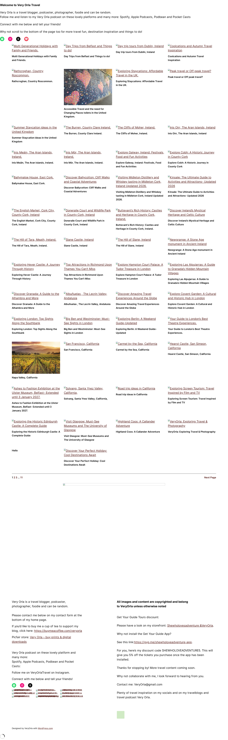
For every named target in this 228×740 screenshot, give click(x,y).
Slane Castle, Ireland (75, 245)
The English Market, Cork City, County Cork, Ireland (34, 222)
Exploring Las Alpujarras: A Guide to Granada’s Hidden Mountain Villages (188, 281)
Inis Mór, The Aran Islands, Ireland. (83, 162)
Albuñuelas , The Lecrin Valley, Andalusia (87, 304)
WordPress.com (45, 728)
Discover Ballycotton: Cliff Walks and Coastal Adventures (85, 189)
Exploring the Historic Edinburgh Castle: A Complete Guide (36, 433)
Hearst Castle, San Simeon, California (189, 354)
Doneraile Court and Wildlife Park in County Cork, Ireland (84, 222)
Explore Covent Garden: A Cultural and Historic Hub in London (190, 306)
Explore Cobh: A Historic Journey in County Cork (188, 164)
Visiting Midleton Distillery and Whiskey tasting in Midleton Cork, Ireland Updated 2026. (139, 195)
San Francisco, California (78, 349)
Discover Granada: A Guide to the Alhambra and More (31, 306)
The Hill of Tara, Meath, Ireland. (30, 245)
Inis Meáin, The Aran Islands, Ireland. (33, 162)
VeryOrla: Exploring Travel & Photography (192, 431)
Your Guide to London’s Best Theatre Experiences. (189, 331)
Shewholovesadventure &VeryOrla (190, 625)
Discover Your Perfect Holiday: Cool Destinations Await (84, 463)
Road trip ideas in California (131, 394)
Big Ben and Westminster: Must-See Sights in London (84, 331)
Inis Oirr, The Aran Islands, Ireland (187, 133)
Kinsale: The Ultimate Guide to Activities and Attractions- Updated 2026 (191, 193)
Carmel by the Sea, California (132, 349)
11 (21, 477)
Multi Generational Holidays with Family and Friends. (34, 58)
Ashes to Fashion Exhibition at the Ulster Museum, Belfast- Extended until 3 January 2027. (35, 407)
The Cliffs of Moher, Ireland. (132, 133)
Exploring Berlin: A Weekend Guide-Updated (136, 331)
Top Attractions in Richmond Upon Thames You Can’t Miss (83, 276)
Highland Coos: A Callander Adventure (138, 431)
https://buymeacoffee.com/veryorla (58, 630)
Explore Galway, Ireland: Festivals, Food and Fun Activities (138, 164)
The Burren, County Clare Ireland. (83, 133)
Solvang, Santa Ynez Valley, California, (86, 398)
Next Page (210, 477)
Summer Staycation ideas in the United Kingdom (34, 139)
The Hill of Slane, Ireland (130, 245)
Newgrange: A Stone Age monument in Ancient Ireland (190, 251)
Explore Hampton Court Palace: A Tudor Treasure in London (139, 276)
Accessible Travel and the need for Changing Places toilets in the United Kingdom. (85, 113)
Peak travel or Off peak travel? (185, 77)
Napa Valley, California (24, 377)
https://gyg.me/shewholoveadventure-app (163, 642)
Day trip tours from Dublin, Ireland (135, 52)
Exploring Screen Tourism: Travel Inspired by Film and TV (192, 400)
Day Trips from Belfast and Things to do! (87, 56)
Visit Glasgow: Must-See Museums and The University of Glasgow (86, 438)
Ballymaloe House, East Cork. (28, 183)
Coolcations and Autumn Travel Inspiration (186, 58)
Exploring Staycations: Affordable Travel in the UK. (139, 83)
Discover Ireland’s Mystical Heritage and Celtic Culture (191, 222)
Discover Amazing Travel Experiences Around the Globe (137, 306)
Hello (15, 450)
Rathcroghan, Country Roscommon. (32, 81)
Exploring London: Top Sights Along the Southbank (34, 331)
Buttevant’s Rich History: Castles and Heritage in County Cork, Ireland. (137, 227)
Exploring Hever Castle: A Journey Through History (31, 276)
